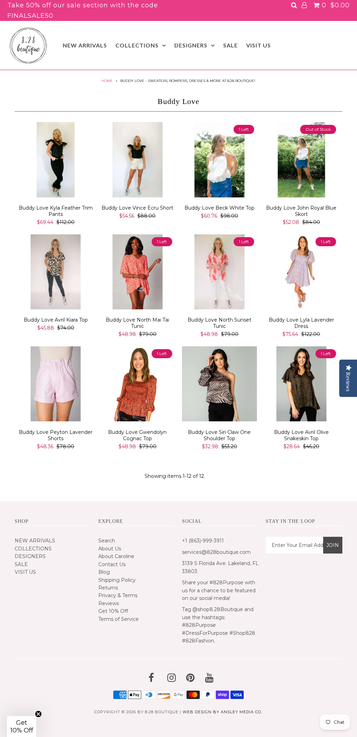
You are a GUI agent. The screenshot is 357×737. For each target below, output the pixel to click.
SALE (230, 45)
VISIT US (258, 45)
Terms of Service (118, 619)
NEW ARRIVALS (85, 45)
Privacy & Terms (117, 595)
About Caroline (116, 556)
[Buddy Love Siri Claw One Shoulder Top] (219, 385)
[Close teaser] (38, 713)
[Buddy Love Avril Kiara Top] (55, 273)
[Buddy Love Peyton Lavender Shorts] (55, 385)
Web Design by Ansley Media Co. (222, 711)
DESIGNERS (190, 45)
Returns (108, 588)
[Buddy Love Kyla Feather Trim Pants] (55, 161)
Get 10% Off (113, 611)
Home (107, 80)
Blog (104, 572)
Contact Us (112, 564)
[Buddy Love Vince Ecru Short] (137, 161)
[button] (21, 726)
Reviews (108, 603)
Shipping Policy (117, 580)
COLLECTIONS (137, 45)
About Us (109, 549)
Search (106, 540)
